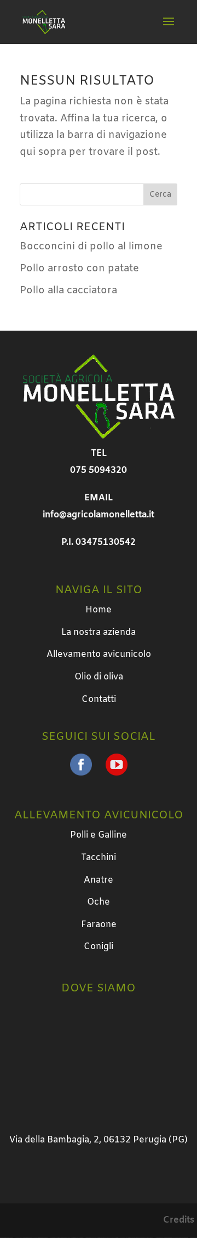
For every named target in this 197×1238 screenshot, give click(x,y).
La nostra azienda (98, 632)
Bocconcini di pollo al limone (91, 246)
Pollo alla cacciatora (68, 290)
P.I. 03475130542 (98, 542)
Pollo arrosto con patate (79, 268)
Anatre (98, 880)
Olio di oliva (98, 677)
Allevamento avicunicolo (99, 654)
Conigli (98, 946)
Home (98, 610)
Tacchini (98, 857)
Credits (178, 1220)
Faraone (99, 924)
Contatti (99, 699)
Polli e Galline (98, 835)
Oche (98, 902)
